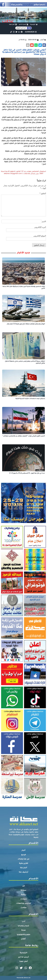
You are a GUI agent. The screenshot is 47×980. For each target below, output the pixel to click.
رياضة (23, 895)
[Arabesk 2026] (23, 522)
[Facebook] (22, 32)
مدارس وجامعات (23, 903)
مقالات (24, 908)
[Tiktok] (11, 32)
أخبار (23, 850)
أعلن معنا (23, 961)
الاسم (44, 221)
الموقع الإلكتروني (39, 236)
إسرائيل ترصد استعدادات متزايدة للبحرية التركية (30, 398)
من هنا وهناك (23, 859)
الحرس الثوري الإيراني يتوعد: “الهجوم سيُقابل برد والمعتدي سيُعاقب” (23, 436)
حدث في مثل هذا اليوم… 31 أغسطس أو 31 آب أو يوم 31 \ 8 (27, 473)
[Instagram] (14, 32)
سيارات (23, 899)
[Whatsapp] (19, 32)
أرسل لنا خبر (23, 957)
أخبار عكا (23, 868)
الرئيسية (23, 953)
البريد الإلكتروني (40, 227)
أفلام (23, 939)
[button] (44, 45)
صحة (23, 930)
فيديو (23, 855)
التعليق (43, 193)
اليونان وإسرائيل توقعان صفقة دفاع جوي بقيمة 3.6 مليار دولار (26, 324)
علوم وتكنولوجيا (23, 935)
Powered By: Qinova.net (23, 977)
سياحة (23, 890)
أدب (23, 922)
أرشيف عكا (23, 872)
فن (23, 886)
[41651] (23, 6)
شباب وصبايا (23, 926)
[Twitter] (16, 32)
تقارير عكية (23, 863)
